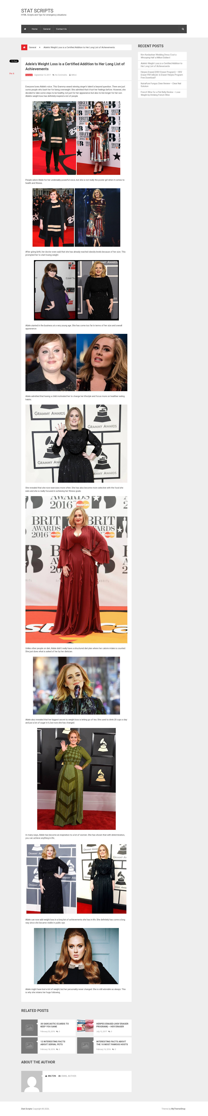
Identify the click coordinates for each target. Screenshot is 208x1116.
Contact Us (61, 29)
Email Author (69, 1076)
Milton (74, 75)
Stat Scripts (37, 10)
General (46, 29)
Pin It (11, 73)
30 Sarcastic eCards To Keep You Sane (54, 1025)
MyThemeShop (178, 1109)
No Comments (61, 75)
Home (34, 29)
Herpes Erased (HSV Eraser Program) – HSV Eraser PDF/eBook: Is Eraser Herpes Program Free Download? (112, 1025)
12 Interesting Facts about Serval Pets (52, 1043)
